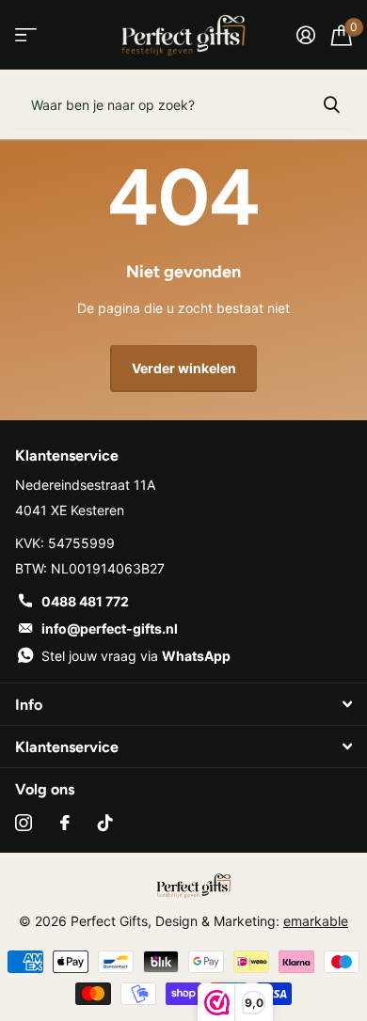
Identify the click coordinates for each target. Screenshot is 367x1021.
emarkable (315, 921)
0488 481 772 (85, 601)
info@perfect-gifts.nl (109, 628)
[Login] (305, 34)
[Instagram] (23, 822)
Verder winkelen (184, 368)
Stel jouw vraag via (136, 656)
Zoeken (331, 104)
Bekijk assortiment (26, 35)
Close (183, 704)
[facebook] (65, 822)
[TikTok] (105, 822)
